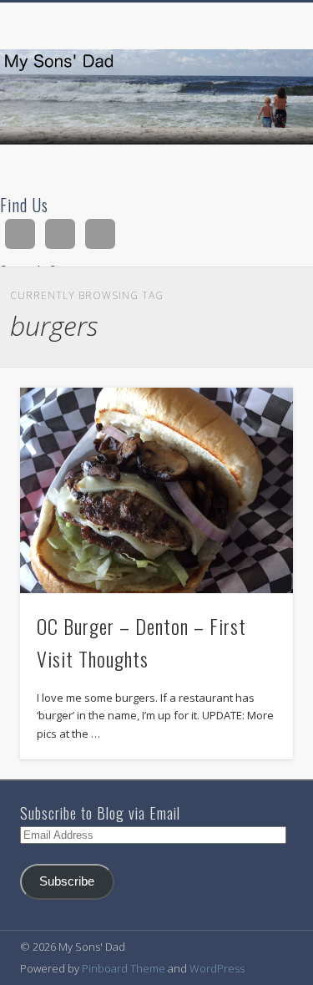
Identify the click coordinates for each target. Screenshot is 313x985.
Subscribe (66, 881)
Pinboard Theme (123, 968)
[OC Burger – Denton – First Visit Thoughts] (156, 490)
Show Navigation (253, 149)
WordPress (217, 968)
